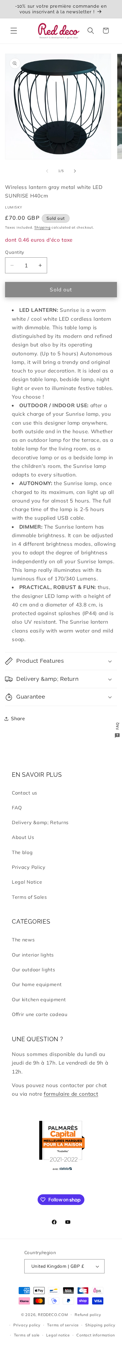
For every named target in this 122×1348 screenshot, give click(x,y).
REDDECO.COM (53, 1314)
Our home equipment (37, 984)
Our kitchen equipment (39, 999)
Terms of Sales (29, 897)
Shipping (42, 227)
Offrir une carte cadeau (40, 1014)
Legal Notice (27, 882)
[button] (13, 30)
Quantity (14, 252)
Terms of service (63, 1325)
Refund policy (88, 1314)
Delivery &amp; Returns (40, 822)
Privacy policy (27, 1325)
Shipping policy (100, 1325)
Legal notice (58, 1335)
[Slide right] (74, 171)
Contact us (24, 793)
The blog (22, 852)
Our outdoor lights (33, 970)
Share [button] (18, 718)
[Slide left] (47, 171)
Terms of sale (27, 1335)
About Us (23, 837)
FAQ (17, 808)
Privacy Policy (29, 867)
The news (23, 940)
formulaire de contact (71, 1094)
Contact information (95, 1335)
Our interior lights (33, 955)
